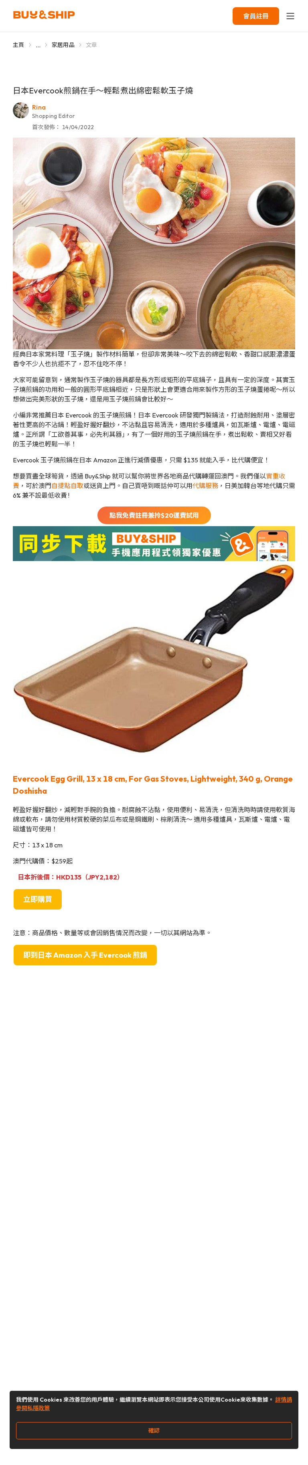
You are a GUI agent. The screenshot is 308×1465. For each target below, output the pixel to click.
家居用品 (63, 45)
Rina (39, 107)
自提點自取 (67, 486)
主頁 (18, 45)
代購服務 (205, 486)
